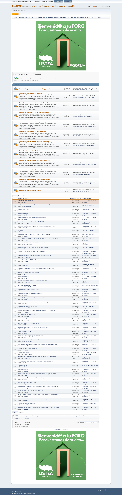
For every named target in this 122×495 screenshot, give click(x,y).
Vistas (79, 198)
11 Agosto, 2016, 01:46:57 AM (89, 403)
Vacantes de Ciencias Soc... (79, 191)
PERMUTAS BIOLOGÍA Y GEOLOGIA (27, 403)
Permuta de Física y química (24, 331)
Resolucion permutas (23, 369)
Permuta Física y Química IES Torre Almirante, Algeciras (31, 260)
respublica (86, 308)
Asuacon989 (27, 282)
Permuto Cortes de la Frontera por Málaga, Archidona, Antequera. (34, 234)
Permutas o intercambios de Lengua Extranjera (33, 122)
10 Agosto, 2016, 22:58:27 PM (89, 407)
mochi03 (26, 265)
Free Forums (18, 491)
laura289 (26, 405)
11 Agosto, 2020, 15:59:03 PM (89, 268)
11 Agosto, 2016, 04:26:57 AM (89, 395)
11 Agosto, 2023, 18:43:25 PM (89, 217)
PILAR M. (92, 97)
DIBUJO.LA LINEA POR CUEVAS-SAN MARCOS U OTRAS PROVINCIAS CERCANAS (38, 395)
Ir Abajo (15, 196)
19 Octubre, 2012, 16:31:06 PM (89, 201)
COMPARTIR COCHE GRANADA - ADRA (27, 348)
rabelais (26, 295)
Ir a (78, 422)
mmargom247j (27, 257)
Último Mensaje (86, 198)
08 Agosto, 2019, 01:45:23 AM (89, 293)
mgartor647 (27, 223)
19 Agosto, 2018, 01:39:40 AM (89, 310)
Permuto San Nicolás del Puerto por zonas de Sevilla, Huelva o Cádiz (35, 255)
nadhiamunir (27, 358)
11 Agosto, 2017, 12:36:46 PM (89, 352)
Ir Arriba (15, 412)
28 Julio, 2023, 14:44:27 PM (88, 234)
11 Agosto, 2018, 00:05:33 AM (89, 331)
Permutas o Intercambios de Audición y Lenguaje (34, 141)
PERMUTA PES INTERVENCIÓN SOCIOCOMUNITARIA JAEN (32, 281)
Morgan (85, 295)
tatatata (26, 409)
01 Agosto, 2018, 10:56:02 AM (89, 344)
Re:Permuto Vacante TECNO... (80, 107)
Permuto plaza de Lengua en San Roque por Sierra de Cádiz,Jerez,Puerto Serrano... (39, 386)
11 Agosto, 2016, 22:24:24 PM (89, 378)
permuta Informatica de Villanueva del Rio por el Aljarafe (32, 217)
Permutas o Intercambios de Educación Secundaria (34, 160)
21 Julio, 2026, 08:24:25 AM (88, 205)
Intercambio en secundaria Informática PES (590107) (31, 222)
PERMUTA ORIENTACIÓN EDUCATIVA (27, 382)
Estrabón (26, 299)
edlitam (26, 350)
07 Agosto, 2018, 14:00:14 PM (89, 336)
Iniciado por (25, 198)
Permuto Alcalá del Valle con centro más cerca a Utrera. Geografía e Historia (37, 373)
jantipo (25, 219)
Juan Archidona (28, 354)
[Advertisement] (105, 97)
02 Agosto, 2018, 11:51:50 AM (89, 340)
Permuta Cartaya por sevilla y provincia (27, 306)
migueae (26, 261)
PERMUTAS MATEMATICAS (24, 352)
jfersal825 (26, 320)
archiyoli (26, 236)
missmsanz (26, 211)
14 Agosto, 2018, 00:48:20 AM (89, 319)
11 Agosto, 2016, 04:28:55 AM (89, 390)
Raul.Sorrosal (92, 183)
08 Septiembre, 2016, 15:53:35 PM (90, 365)
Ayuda (95, 490)
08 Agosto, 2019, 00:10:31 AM (89, 298)
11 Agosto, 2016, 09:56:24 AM (89, 386)
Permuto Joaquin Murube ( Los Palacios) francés (30, 293)
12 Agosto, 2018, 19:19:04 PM (89, 323)
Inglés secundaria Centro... (79, 164)
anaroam (26, 371)
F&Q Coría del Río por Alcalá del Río (26, 314)
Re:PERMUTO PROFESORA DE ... (80, 89)
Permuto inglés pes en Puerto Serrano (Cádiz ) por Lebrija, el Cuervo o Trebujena (38, 407)
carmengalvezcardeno (29, 253)
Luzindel (26, 232)
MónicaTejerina (28, 341)
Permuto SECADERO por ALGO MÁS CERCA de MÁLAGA (32, 243)
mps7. (25, 379)
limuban (91, 107)
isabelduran (91, 145)
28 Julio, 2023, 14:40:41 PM (88, 239)
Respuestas (73, 198)
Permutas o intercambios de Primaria (30, 93)
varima (25, 227)
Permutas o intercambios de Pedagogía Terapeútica (34, 112)
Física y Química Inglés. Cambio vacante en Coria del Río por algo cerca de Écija (37, 344)
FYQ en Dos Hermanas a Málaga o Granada (28, 340)
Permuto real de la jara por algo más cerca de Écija (30, 336)
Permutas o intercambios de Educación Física (32, 131)
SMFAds (12, 491)
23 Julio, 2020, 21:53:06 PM (88, 281)
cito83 (25, 367)
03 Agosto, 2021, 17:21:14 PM (89, 260)
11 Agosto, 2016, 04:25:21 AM (89, 399)
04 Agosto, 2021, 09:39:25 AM (89, 255)
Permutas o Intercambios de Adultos (30, 190)
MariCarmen (27, 312)
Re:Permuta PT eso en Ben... (79, 116)
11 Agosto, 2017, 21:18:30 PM (89, 348)
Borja (89, 191)
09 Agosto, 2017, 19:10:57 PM (89, 361)
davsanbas (26, 316)
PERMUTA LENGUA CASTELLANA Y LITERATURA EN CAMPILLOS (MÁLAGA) (36, 310)
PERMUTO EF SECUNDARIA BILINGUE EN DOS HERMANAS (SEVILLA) (35, 302)
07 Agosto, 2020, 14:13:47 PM (89, 272)
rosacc (25, 337)
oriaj (25, 362)
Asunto (19, 198)
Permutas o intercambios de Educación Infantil (33, 103)
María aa (26, 392)
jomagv (26, 240)
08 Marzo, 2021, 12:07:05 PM (88, 264)
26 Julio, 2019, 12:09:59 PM (88, 306)
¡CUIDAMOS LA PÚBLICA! (61, 20)
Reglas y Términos (101, 490)
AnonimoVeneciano (92, 155)
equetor (85, 405)
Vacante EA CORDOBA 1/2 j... (80, 183)
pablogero (86, 282)
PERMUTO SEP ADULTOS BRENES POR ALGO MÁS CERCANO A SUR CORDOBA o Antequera (40, 357)
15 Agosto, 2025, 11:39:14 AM (89, 209)
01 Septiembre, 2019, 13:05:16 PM (90, 285)
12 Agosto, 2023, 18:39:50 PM (89, 213)
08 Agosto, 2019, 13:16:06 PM (89, 289)
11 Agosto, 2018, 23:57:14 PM (89, 327)
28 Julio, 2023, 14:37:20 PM (88, 243)
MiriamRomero (28, 206)
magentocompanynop (89, 206)
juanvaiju (26, 388)
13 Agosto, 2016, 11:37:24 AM (89, 374)
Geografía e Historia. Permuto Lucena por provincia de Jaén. (33, 327)
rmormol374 (91, 116)
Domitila (86, 232)
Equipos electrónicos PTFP (24, 276)
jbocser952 (27, 375)
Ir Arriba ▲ (108, 490)
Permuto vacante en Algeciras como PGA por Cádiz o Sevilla (33, 247)
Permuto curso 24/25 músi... (79, 155)
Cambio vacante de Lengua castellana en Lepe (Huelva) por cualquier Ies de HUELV (39, 205)
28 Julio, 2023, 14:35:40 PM (88, 247)
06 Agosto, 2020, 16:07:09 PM (89, 277)
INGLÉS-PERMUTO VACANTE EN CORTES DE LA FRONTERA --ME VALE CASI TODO (38, 238)
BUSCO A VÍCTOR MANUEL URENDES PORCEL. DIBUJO (31, 390)
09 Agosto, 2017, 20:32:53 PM (89, 357)
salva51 (26, 291)
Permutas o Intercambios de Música (30, 151)
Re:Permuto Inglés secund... (79, 126)
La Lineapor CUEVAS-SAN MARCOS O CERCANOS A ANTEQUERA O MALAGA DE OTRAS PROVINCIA (42, 399)
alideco (25, 333)
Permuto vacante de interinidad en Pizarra (28, 289)
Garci (25, 303)
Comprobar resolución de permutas (27, 285)
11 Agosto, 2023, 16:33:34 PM (89, 222)
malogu (91, 89)
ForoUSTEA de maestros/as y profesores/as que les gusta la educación (43, 6)
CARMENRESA (27, 287)
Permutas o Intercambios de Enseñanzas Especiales (34, 179)
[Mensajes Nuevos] (16, 89)
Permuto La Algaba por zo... (79, 145)
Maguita (26, 384)
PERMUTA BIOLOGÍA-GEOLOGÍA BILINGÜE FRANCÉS (31, 251)
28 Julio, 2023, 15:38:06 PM (88, 230)
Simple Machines (22, 489)
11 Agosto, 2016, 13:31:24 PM (89, 382)
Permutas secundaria (23, 365)
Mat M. (25, 325)
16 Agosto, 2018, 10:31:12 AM (89, 314)
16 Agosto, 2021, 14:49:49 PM (89, 251)
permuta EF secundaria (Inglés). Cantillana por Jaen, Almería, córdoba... (36, 268)
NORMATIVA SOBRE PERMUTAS (26, 201)
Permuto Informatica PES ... (79, 174)
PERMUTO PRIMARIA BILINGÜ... (80, 97)
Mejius (25, 278)
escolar (25, 270)
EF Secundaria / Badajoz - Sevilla (25, 264)
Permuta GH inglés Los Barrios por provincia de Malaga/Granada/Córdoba (36, 226)
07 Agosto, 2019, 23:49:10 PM (89, 302)
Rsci (89, 174)
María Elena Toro (92, 126)
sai (24, 274)
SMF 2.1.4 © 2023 (15, 489)
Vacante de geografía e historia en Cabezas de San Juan (31, 378)
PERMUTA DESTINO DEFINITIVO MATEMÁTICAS (29, 323)
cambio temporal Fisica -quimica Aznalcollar (28, 272)
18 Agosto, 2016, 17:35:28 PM (89, 369)
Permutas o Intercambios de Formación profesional (34, 170)
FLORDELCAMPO (28, 244)
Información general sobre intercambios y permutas (35, 89)
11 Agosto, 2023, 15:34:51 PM (89, 226)
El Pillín (25, 215)
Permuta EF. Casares (78, 135)
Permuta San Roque (23, 213)
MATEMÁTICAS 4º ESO (23, 209)
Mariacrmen (27, 249)
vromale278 (27, 308)
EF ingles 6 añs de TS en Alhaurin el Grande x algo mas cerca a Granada (35, 361)
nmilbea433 (87, 135)
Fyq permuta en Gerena (24, 319)
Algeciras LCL (21, 230)
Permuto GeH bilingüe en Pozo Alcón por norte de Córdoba (33, 298)
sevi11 (25, 202)
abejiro (25, 329)
